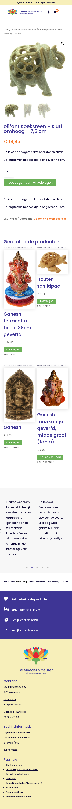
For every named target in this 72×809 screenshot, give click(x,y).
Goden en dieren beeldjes (23, 29)
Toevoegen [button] (13, 349)
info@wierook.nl (12, 704)
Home (18, 582)
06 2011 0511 (10, 699)
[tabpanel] (20, 528)
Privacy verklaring (15, 792)
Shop (25, 582)
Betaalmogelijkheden (17, 774)
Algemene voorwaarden (19, 796)
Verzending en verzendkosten (22, 769)
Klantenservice (14, 765)
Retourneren (12, 787)
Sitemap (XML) (12, 742)
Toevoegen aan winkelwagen (30, 182)
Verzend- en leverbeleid (17, 737)
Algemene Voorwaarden (17, 732)
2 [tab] (32, 567)
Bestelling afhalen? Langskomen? (24, 783)
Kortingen (11, 778)
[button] (62, 43)
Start (6, 29)
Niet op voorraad (50, 457)
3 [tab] (37, 567)
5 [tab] (47, 567)
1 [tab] (26, 567)
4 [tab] (42, 567)
